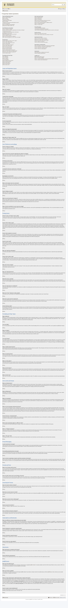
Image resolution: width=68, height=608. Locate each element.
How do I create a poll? (6, 43)
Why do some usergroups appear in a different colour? (43, 22)
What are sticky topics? (6, 62)
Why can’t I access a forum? (7, 46)
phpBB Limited (32, 564)
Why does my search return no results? (41, 39)
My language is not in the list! (7, 33)
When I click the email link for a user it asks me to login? (11, 37)
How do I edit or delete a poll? (7, 45)
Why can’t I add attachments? (7, 47)
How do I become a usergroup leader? (41, 21)
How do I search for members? (40, 41)
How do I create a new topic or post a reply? (10, 40)
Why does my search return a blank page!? (42, 40)
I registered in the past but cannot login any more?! (11, 22)
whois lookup (14, 580)
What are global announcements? (8, 60)
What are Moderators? (38, 18)
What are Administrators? (39, 17)
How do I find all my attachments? (40, 53)
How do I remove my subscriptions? (40, 48)
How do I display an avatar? (7, 35)
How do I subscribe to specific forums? (41, 47)
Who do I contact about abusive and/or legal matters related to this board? (46, 58)
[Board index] (9, 4)
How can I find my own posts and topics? (41, 42)
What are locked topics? (6, 63)
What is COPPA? (5, 18)
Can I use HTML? (5, 57)
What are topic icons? (6, 64)
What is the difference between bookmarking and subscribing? (45, 45)
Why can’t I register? (6, 19)
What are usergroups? (38, 19)
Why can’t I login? (5, 21)
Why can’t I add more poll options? (8, 44)
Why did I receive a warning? (7, 48)
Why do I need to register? (7, 17)
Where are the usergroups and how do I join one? (42, 20)
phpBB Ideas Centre (51, 571)
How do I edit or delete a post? (7, 41)
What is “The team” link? (38, 24)
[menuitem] (9, 9)
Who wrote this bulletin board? (39, 56)
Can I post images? (6, 59)
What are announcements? (7, 61)
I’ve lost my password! (6, 23)
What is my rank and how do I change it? (9, 36)
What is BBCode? (5, 56)
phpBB (52, 178)
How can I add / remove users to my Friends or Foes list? (44, 34)
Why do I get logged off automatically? (9, 24)
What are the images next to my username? (10, 34)
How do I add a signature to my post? (9, 42)
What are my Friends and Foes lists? (40, 33)
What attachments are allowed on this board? (42, 52)
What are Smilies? (5, 58)
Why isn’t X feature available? (39, 57)
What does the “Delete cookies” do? (8, 25)
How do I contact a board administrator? (41, 59)
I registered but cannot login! (7, 20)
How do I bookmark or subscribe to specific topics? (43, 46)
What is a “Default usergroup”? (39, 23)
